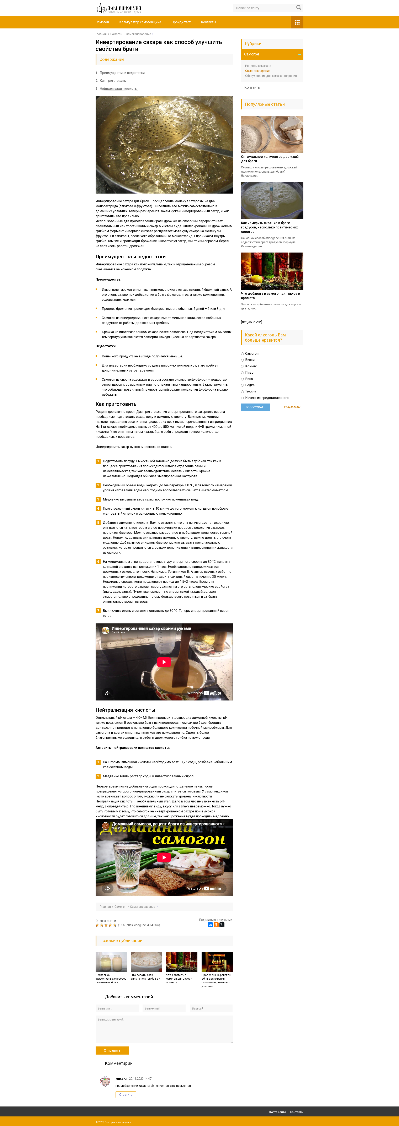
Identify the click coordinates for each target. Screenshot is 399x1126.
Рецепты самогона (258, 65)
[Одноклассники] (216, 924)
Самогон (102, 22)
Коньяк (250, 366)
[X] (221, 924)
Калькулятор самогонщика (140, 22)
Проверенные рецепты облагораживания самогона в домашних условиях (216, 980)
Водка (249, 385)
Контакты (208, 22)
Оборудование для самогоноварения (271, 75)
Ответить (125, 1094)
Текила (250, 391)
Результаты (292, 407)
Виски (249, 360)
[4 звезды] (111, 925)
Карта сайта (277, 1112)
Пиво (249, 372)
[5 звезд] (115, 925)
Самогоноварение (257, 70)
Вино (248, 379)
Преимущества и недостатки (120, 73)
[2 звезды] (102, 925)
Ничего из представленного (266, 398)
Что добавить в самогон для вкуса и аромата (179, 978)
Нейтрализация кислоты (117, 89)
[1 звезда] (98, 925)
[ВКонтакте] (210, 924)
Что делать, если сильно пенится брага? (145, 976)
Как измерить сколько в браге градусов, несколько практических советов (269, 227)
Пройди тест (181, 22)
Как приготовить (111, 81)
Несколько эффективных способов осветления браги (111, 978)
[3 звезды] (106, 925)
